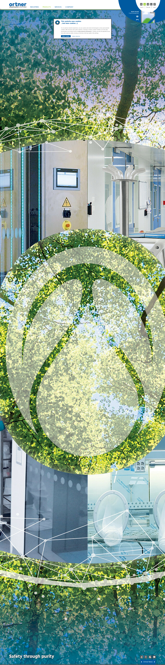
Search (141, 7)
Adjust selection (76, 36)
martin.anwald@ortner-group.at (134, 16)
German (141, 4)
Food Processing (150, 657)
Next (154, 662)
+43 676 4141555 (134, 19)
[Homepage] (17, 5)
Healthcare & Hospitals (145, 657)
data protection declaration (85, 31)
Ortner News (148, 662)
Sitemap (148, 7)
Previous (141, 662)
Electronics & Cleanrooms (154, 657)
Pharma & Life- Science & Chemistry (141, 657)
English (144, 4)
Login (154, 7)
